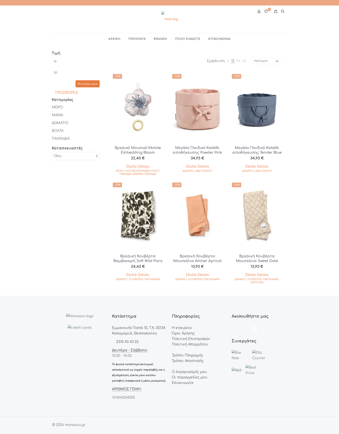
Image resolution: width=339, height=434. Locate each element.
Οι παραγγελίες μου (189, 377)
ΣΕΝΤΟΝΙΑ (257, 282)
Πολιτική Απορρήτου (190, 344)
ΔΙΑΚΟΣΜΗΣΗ (203, 171)
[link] (228, 61)
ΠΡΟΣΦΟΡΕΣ (66, 93)
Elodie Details (137, 166)
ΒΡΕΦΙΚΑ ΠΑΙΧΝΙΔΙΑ (144, 174)
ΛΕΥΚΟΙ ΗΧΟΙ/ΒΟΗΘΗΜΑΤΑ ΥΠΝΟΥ (137, 171)
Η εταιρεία (182, 328)
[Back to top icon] (320, 426)
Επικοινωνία (182, 383)
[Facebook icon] (281, 3)
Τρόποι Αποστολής (188, 361)
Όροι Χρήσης (183, 333)
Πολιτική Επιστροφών (191, 339)
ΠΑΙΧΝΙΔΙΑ (125, 174)
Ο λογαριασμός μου (189, 372)
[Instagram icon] (286, 3)
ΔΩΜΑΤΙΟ (188, 171)
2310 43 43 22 (127, 342)
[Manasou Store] (169, 19)
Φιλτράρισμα (87, 84)
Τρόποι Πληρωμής (187, 355)
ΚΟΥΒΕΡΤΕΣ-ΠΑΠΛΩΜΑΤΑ (144, 279)
